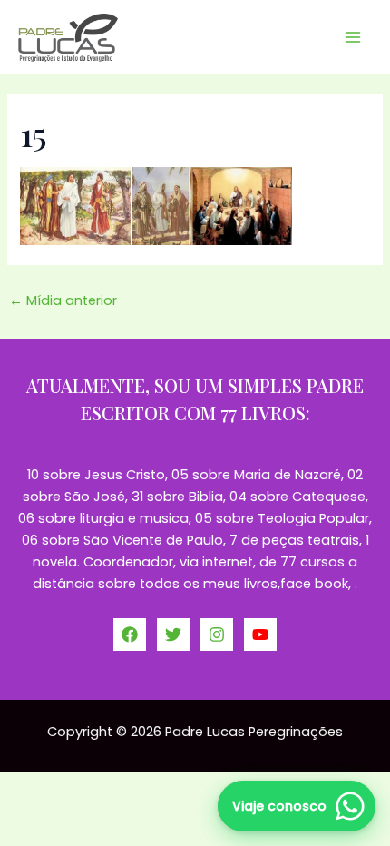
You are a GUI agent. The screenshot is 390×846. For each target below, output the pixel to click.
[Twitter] (173, 634)
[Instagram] (216, 634)
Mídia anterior (63, 300)
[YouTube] (260, 634)
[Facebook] (129, 634)
